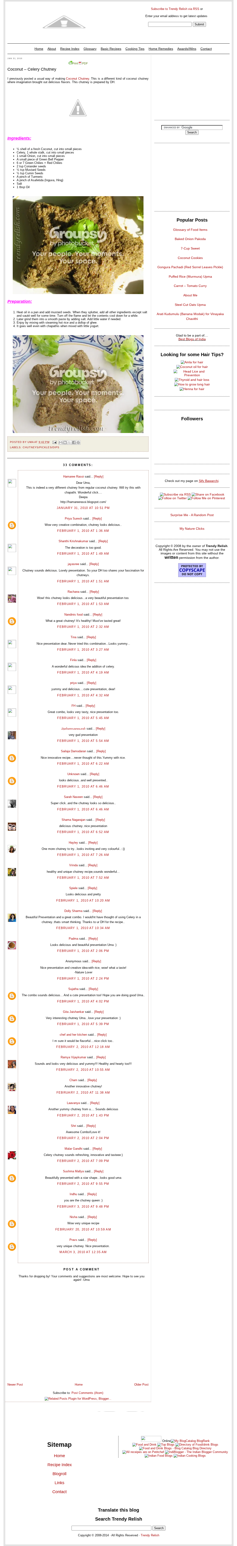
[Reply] (98, 476)
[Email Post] (54, 442)
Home (38, 49)
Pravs (73, 1240)
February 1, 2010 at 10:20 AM (83, 900)
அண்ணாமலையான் (73, 728)
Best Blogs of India (192, 339)
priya (73, 683)
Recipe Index (69, 49)
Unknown (73, 774)
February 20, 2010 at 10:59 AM (83, 1229)
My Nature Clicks (192, 528)
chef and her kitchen (73, 1034)
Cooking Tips (134, 49)
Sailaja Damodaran (73, 751)
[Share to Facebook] (74, 442)
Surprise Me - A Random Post (192, 515)
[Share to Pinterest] (78, 442)
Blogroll (59, 1473)
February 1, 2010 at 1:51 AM (83, 581)
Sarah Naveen (73, 797)
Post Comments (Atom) (87, 1393)
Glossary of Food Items (190, 230)
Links (59, 1482)
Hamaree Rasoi (73, 476)
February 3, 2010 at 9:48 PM (83, 1206)
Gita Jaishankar (73, 1012)
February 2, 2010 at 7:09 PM (83, 1161)
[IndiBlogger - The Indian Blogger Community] (196, 1452)
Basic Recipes (111, 49)
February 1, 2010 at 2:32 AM (83, 627)
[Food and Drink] (144, 1444)
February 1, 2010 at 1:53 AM (83, 604)
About (51, 49)
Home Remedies (161, 49)
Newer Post (15, 1384)
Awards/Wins (186, 49)
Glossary (90, 49)
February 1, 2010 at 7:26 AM (83, 855)
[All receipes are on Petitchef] (143, 1452)
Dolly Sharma (73, 911)
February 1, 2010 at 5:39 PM (83, 1024)
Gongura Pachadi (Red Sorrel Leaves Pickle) (190, 267)
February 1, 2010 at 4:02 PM (83, 1001)
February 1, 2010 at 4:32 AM (83, 695)
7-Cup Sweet (190, 248)
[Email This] (60, 442)
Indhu (73, 1194)
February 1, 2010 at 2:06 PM (83, 951)
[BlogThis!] (65, 442)
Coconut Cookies (190, 258)
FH (73, 705)
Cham (73, 1080)
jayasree (73, 564)
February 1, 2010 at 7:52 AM (83, 877)
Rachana (73, 591)
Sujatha (73, 989)
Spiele (73, 888)
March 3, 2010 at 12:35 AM (83, 1252)
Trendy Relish (150, 1535)
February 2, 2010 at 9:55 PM (83, 1183)
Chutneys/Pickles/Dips (41, 447)
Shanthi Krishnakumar (73, 541)
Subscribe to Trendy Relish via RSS (175, 9)
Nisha (73, 1217)
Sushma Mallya (73, 1171)
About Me (190, 295)
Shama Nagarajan (73, 819)
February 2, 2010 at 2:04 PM (83, 1138)
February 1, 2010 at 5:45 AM (83, 718)
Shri (73, 1126)
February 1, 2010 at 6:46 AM (83, 786)
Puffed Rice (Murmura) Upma (190, 276)
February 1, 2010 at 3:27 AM (83, 649)
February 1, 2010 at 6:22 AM (83, 763)
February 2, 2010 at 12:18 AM (83, 1047)
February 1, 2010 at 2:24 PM (83, 978)
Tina (73, 637)
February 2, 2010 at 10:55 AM (83, 1069)
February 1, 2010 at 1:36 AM (83, 530)
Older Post (141, 1384)
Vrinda (73, 865)
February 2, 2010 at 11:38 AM (83, 1092)
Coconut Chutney (77, 78)
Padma (73, 938)
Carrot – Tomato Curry (190, 286)
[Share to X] (69, 442)
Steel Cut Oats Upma (190, 305)
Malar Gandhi (73, 1148)
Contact (206, 49)
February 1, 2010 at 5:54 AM (83, 741)
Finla (73, 660)
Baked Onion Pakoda (190, 239)
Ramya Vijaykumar (73, 1057)
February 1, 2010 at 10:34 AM (83, 928)
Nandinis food (73, 614)
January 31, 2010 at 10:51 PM (83, 508)
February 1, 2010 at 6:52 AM (83, 832)
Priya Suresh (73, 518)
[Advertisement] (192, 86)
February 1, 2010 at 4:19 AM (83, 672)
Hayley (73, 842)
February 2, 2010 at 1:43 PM (83, 1115)
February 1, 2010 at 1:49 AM (83, 553)
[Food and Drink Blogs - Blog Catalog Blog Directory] (190, 1441)
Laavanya (73, 1103)
